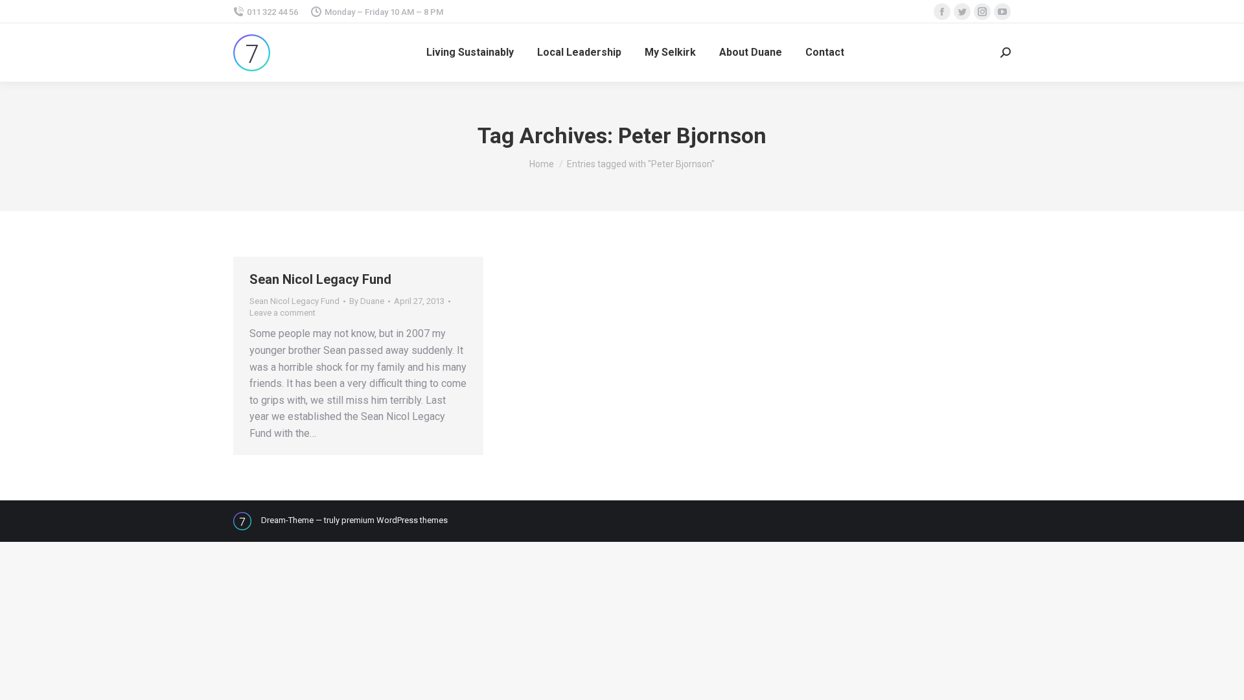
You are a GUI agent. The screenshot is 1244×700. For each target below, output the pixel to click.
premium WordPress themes (394, 520)
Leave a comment (282, 313)
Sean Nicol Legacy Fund (320, 279)
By (366, 301)
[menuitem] (470, 52)
